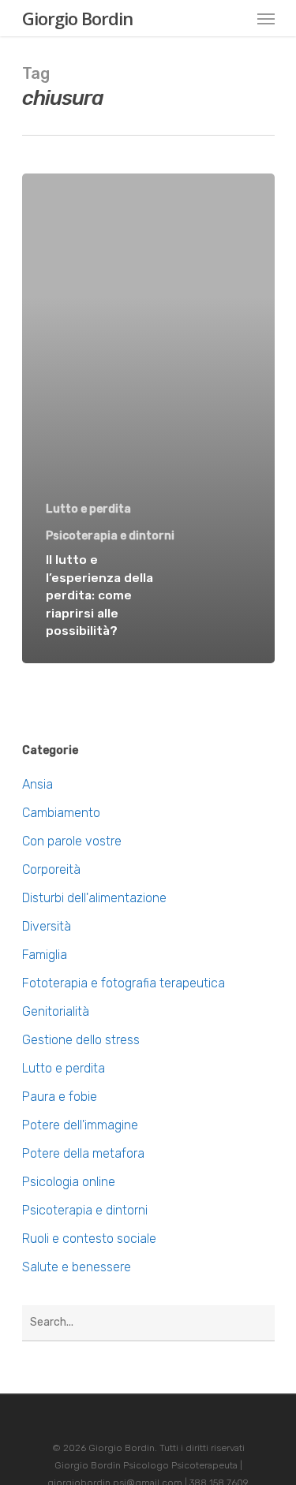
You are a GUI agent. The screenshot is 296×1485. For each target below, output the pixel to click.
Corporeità (51, 869)
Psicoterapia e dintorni (110, 536)
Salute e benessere (76, 1266)
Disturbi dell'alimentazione (94, 897)
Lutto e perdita (88, 509)
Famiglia (44, 954)
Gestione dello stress (81, 1039)
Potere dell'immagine (80, 1124)
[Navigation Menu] (266, 18)
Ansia (37, 784)
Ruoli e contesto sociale (89, 1238)
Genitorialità (55, 1011)
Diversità (46, 926)
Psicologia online (68, 1181)
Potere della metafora (83, 1153)
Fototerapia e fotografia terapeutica (123, 983)
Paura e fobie (59, 1096)
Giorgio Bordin (77, 18)
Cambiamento (61, 812)
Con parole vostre (72, 841)
